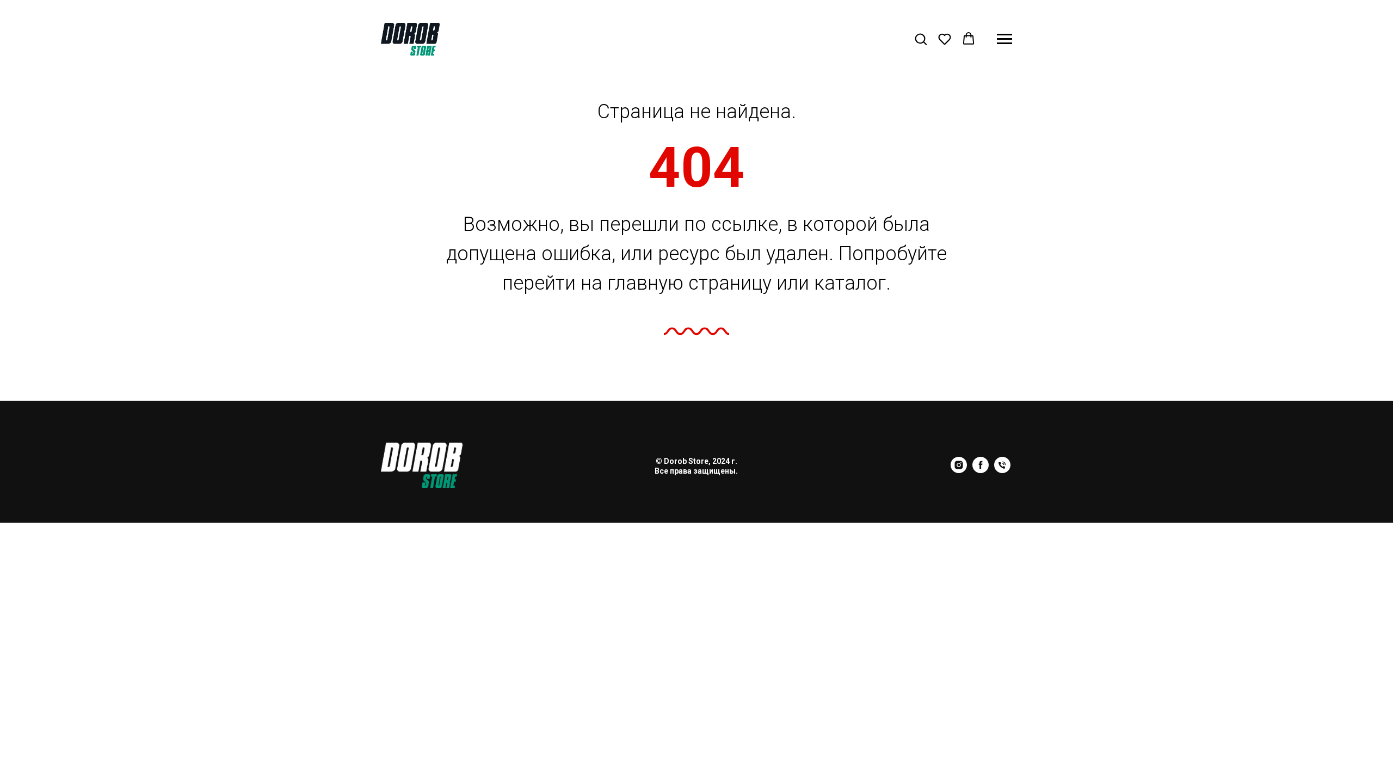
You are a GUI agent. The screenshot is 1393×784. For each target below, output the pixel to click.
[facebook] (980, 470)
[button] (920, 38)
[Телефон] (1002, 470)
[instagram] (959, 470)
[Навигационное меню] (1004, 39)
